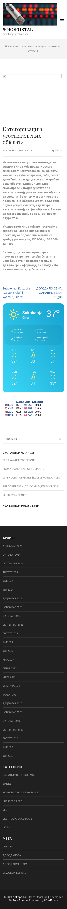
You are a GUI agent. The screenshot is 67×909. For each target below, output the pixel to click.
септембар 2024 (13, 563)
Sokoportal (18, 29)
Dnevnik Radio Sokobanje (19, 775)
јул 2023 (8, 642)
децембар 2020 (12, 703)
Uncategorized (12, 801)
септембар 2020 (13, 729)
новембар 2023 (12, 607)
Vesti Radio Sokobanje (17, 818)
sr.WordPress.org (14, 872)
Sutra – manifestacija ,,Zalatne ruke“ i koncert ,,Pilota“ (16, 293)
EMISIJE (7, 783)
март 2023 (9, 677)
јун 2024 (8, 589)
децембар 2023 (12, 598)
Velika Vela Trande (15, 495)
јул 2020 (8, 747)
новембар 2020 (12, 712)
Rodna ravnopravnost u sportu (23, 468)
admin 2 (11, 150)
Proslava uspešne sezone (19, 460)
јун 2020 (8, 755)
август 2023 (10, 633)
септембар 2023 (13, 624)
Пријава (8, 846)
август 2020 (10, 738)
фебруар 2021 (11, 685)
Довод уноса (12, 855)
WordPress (51, 900)
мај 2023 (8, 659)
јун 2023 (8, 650)
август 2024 (10, 572)
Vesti (58, 150)
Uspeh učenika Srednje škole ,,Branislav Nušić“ (32, 477)
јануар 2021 (10, 694)
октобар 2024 (12, 554)
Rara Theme (20, 900)
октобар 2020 (12, 720)
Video (6, 827)
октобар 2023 (12, 616)
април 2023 (10, 668)
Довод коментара (15, 864)
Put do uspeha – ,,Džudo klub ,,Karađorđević (31, 486)
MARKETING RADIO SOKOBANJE (21, 792)
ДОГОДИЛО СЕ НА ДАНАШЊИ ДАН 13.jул (49, 293)
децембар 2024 (12, 546)
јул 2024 (8, 581)
